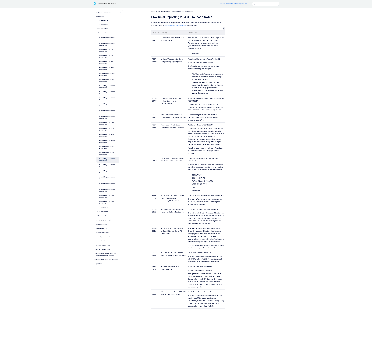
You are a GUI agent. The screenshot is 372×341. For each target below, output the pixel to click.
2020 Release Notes (103, 216)
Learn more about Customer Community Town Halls (233, 3)
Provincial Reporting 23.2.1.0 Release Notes (107, 196)
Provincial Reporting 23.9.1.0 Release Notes (107, 99)
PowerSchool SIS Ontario (107, 4)
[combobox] (265, 4)
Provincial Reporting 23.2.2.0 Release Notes (107, 184)
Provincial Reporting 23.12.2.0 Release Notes (107, 44)
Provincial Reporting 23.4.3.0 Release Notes (107, 159)
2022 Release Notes (103, 207)
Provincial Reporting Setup (103, 245)
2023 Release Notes (103, 33)
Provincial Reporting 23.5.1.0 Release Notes (107, 153)
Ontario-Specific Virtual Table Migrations (107, 259)
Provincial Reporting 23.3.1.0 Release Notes (107, 178)
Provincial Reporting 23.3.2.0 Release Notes (107, 172)
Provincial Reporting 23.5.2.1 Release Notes (107, 141)
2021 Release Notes (103, 211)
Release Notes (100, 16)
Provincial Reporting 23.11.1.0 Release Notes (107, 62)
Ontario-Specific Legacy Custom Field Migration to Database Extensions (106, 254)
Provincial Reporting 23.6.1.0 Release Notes (107, 135)
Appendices (99, 263)
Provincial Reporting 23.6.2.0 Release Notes (107, 129)
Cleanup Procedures (101, 224)
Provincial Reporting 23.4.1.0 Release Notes (107, 166)
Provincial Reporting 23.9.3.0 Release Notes (107, 93)
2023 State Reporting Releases (175, 25)
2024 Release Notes (103, 28)
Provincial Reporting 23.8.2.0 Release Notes (107, 105)
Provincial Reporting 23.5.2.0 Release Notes (107, 147)
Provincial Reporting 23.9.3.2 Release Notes (107, 86)
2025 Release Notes (103, 24)
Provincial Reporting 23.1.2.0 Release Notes (107, 202)
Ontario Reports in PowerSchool (104, 237)
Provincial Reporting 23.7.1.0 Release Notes (107, 123)
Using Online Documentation (103, 12)
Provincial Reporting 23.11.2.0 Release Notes (107, 56)
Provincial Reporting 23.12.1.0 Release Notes (107, 50)
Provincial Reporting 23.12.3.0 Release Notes (107, 38)
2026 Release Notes (103, 20)
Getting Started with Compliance (104, 220)
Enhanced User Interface (102, 232)
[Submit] (254, 3)
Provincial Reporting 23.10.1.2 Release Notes (107, 80)
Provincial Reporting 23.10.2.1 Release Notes (107, 68)
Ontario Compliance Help (163, 11)
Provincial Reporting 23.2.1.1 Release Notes (107, 190)
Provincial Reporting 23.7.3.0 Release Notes (107, 117)
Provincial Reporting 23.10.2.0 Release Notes (107, 74)
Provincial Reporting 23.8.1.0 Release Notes (107, 111)
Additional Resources (101, 228)
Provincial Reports (100, 241)
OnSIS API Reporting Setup (103, 249)
